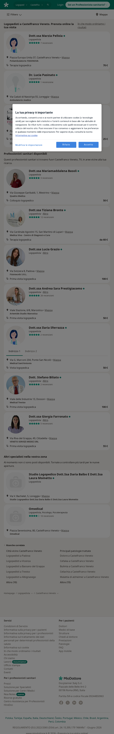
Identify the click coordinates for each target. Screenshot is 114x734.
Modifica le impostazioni (28, 145)
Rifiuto (66, 144)
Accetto (88, 144)
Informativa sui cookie (26, 135)
